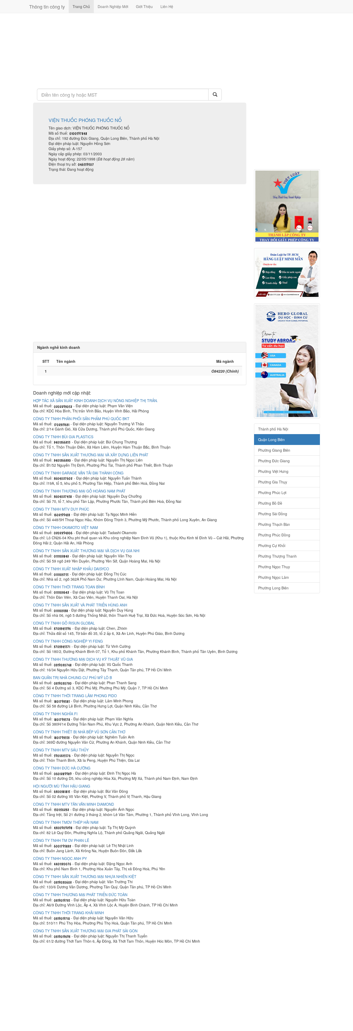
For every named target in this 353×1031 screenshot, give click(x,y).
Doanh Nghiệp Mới (113, 6)
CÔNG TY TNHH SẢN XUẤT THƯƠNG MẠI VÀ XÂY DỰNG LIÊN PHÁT (90, 454)
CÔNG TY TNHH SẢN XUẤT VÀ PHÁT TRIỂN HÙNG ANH (80, 604)
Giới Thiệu (144, 6)
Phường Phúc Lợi (272, 492)
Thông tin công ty (47, 6)
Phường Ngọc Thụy (274, 566)
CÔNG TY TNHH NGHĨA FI (55, 713)
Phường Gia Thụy (272, 481)
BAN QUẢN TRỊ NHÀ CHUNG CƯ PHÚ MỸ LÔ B (72, 677)
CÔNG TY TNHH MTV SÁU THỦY (61, 749)
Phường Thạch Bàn (274, 524)
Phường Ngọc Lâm (273, 577)
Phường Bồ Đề (270, 503)
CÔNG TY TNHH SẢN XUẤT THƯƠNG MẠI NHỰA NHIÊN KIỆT (84, 876)
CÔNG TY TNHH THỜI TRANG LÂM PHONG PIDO (75, 695)
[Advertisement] (139, 50)
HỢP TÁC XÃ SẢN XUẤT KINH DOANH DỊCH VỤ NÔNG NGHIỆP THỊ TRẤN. (95, 400)
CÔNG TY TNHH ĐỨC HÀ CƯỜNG (61, 768)
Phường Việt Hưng (273, 471)
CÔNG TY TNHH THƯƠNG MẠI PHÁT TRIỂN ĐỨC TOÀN (80, 894)
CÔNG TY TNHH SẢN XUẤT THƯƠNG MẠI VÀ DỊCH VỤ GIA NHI (86, 550)
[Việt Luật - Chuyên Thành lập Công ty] (287, 206)
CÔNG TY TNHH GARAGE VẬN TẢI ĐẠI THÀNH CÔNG (78, 472)
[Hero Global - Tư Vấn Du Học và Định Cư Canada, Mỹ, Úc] (287, 360)
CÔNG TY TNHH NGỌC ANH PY (60, 858)
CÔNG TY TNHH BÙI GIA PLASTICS (63, 436)
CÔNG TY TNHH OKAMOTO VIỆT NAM (65, 527)
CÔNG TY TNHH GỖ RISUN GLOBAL (64, 623)
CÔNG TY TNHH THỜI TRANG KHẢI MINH (68, 912)
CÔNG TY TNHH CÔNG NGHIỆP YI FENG (68, 641)
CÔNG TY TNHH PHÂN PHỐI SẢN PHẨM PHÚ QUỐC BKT (81, 418)
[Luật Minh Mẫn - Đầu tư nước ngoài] (287, 273)
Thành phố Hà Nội (273, 429)
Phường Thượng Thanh (277, 556)
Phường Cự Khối (271, 545)
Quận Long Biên (271, 439)
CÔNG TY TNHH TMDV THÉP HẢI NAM (65, 822)
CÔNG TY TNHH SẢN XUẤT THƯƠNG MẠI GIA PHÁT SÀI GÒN (85, 930)
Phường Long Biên (273, 587)
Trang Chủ (81, 6)
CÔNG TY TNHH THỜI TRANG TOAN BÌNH (69, 586)
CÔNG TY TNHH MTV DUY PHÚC (61, 509)
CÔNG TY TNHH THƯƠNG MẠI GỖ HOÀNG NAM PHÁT (79, 491)
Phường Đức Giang (274, 460)
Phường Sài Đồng (272, 513)
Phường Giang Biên (274, 450)
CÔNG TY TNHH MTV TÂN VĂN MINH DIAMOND (73, 804)
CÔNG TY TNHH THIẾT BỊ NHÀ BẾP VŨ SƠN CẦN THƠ (79, 731)
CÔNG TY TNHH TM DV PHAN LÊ (61, 840)
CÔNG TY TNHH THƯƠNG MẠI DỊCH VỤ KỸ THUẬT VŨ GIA (83, 659)
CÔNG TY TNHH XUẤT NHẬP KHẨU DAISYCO (71, 568)
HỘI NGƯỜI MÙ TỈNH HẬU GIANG (61, 786)
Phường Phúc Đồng (274, 534)
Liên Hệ (166, 6)
